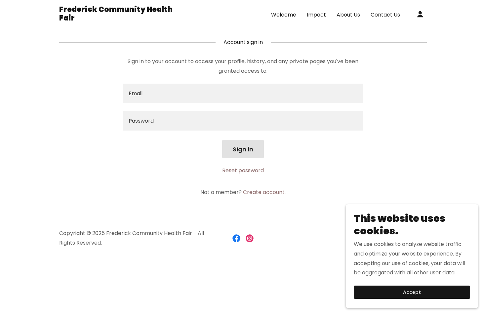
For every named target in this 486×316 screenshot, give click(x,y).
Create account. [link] (264, 192)
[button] (420, 14)
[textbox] (243, 93)
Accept (412, 292)
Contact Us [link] (385, 15)
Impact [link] (316, 15)
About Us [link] (348, 15)
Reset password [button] (243, 170)
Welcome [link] (283, 15)
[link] (123, 18)
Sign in (243, 149)
